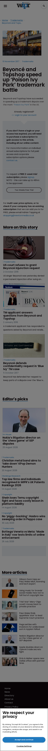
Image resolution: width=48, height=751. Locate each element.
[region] (24, 729)
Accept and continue (24, 739)
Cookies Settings (24, 746)
